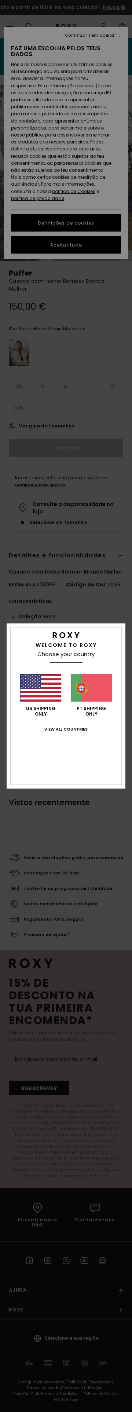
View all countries (66, 729)
